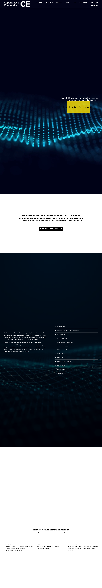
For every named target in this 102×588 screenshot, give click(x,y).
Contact (94, 5)
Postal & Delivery (72, 544)
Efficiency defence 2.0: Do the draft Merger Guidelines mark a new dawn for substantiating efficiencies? (19, 548)
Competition (8, 544)
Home (41, 3)
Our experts (71, 3)
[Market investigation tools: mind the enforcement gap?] (51, 541)
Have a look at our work (51, 229)
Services (60, 3)
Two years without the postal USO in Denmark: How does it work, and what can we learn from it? (83, 548)
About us (50, 3)
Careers (94, 3)
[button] (95, 538)
